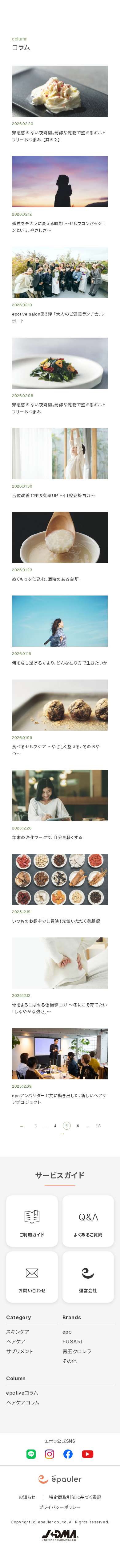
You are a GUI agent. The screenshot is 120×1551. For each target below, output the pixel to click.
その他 (69, 1361)
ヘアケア (16, 1341)
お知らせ (26, 1497)
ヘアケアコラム (23, 1402)
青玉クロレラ (76, 1351)
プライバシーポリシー (60, 1507)
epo (67, 1331)
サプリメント (19, 1351)
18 (98, 1126)
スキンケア (18, 1331)
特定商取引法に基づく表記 (75, 1497)
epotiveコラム (22, 1392)
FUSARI (72, 1341)
